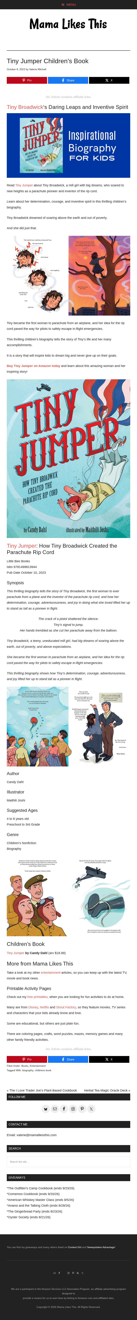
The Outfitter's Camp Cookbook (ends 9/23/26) (41, 1188)
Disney (33, 1007)
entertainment (50, 972)
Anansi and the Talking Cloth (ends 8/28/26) (39, 1205)
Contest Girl (74, 1247)
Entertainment (38, 1065)
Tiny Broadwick (25, 107)
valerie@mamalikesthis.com (37, 1135)
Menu (71, 4)
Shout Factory (66, 1007)
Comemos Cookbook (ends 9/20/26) (34, 1194)
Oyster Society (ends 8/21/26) (29, 1217)
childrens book (43, 1070)
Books (24, 1065)
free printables (37, 997)
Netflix (44, 1007)
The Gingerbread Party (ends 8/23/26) (35, 1211)
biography (28, 1070)
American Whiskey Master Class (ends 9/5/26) (41, 1200)
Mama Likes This (68, 24)
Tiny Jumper (24, 185)
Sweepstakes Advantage (101, 1247)
